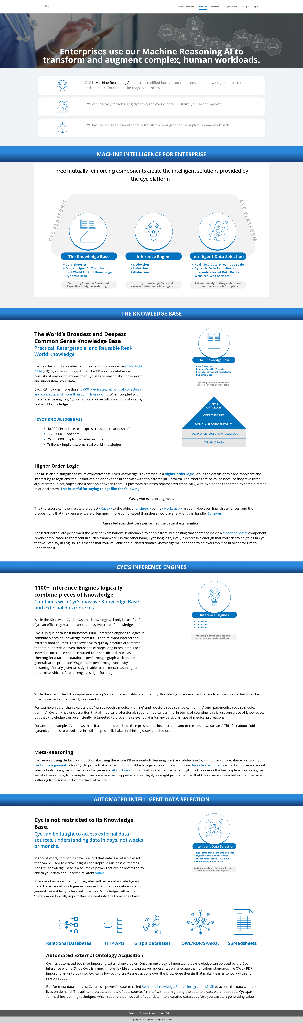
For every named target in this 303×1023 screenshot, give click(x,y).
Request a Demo (231, 7)
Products (190, 7)
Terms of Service (147, 1013)
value (99, 873)
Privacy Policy (165, 1013)
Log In (255, 7)
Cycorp (244, 7)
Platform (203, 7)
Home (180, 7)
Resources (214, 7)
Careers (132, 1013)
